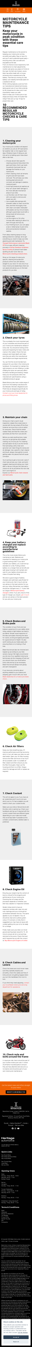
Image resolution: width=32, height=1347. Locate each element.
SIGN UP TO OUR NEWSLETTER (16, 1092)
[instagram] (15, 1128)
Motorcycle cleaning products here (15, 254)
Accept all (16, 1337)
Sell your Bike (19, 1125)
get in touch (25, 595)
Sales (2, 1210)
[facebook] (13, 1128)
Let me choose (23, 1332)
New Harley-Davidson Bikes (8, 1156)
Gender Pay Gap (5, 1218)
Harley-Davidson (15, 1123)
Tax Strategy (4, 1215)
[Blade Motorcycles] (16, 3)
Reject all (16, 1341)
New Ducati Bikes (6, 1155)
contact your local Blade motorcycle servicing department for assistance (16, 985)
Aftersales (4, 1212)
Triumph (10, 1125)
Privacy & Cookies (13, 1241)
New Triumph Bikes (6, 1161)
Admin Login (4, 1241)
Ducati (6, 1123)
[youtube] (18, 1128)
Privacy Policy (5, 1217)
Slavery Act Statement (7, 1213)
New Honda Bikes (6, 1158)
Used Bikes (4, 1163)
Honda (25, 1123)
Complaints (4, 1222)
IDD (2, 1220)
